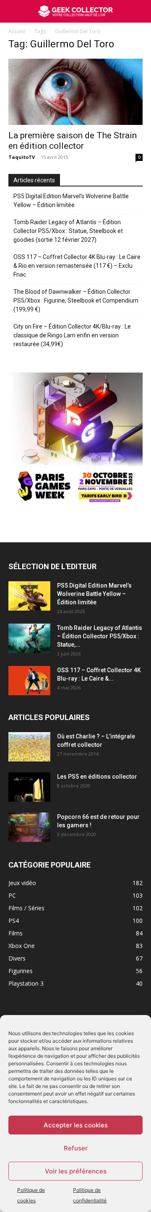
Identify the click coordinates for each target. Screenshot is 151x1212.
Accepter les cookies (76, 1125)
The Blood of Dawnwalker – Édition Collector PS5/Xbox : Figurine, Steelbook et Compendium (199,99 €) (75, 300)
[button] (139, 11)
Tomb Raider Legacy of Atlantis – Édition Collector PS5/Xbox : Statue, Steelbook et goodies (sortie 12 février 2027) (68, 231)
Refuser (76, 1148)
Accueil (16, 31)
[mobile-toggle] (14, 11)
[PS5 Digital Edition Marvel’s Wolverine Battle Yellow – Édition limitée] (29, 596)
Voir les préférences (76, 1171)
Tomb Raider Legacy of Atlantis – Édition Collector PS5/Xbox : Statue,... (99, 636)
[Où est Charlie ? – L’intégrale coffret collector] (29, 746)
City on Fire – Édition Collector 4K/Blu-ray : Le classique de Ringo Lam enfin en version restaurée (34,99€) (72, 335)
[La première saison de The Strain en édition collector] (75, 92)
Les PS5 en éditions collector (97, 776)
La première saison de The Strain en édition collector (72, 140)
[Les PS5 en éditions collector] (29, 787)
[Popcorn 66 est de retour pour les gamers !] (29, 827)
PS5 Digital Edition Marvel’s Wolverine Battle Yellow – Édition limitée (71, 200)
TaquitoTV (21, 157)
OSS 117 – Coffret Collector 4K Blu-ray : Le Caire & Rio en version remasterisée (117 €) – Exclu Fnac (77, 266)
